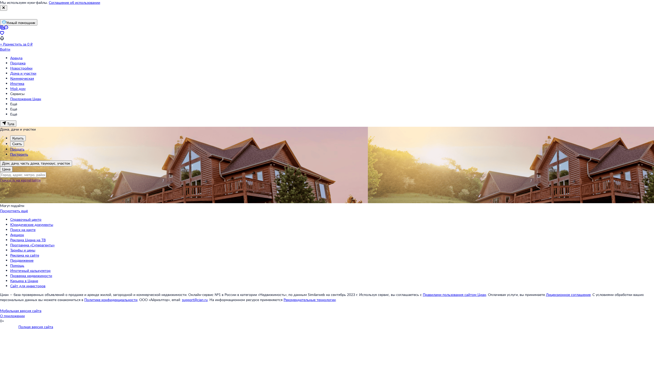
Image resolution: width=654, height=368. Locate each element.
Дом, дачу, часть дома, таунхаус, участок (36, 163)
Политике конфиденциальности (110, 299)
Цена (6, 169)
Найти (35, 180)
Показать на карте (15, 180)
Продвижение (21, 260)
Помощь (17, 265)
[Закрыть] (3, 8)
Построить (19, 154)
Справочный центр (25, 219)
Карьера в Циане (24, 280)
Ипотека (17, 83)
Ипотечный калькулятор (30, 270)
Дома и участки (23, 73)
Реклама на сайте (24, 255)
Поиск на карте (23, 229)
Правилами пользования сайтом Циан (454, 294)
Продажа (18, 63)
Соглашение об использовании (74, 2)
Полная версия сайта (35, 326)
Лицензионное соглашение (568, 294)
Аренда (16, 57)
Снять (17, 143)
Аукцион (17, 234)
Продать (17, 149)
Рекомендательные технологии (310, 299)
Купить (18, 138)
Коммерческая (22, 78)
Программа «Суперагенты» (32, 245)
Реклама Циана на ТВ (28, 239)
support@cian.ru (195, 299)
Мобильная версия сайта (20, 310)
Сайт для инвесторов (27, 285)
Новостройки (21, 68)
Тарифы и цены (22, 250)
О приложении (12, 315)
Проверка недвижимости (31, 275)
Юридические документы (31, 224)
